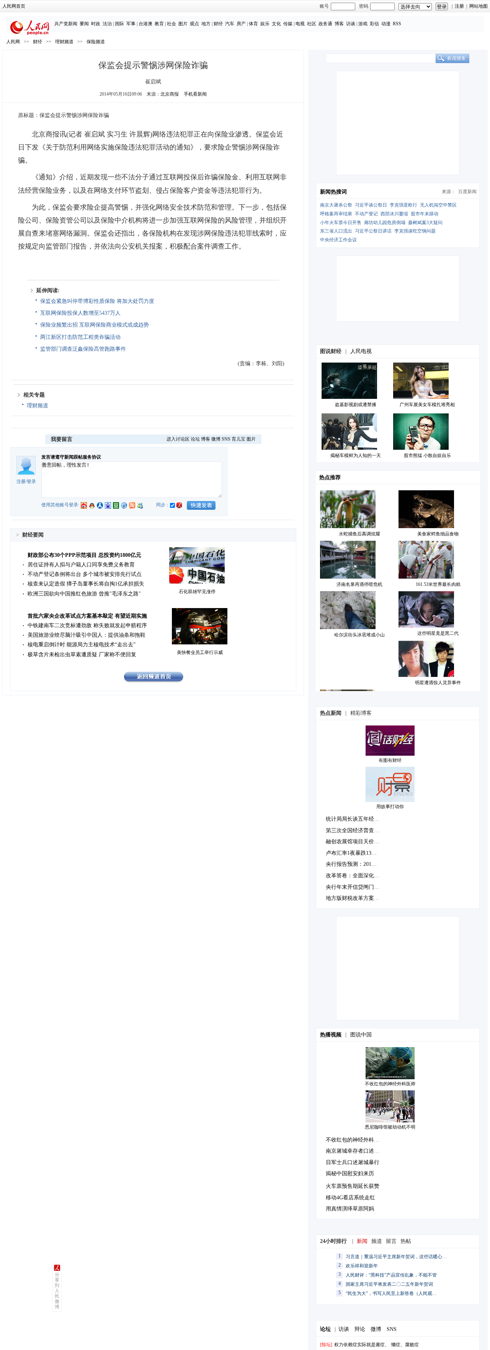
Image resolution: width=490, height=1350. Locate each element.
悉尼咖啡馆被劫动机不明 (390, 1127)
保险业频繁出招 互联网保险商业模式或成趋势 (94, 325)
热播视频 (330, 1035)
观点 (194, 23)
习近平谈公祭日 (371, 205)
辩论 (359, 1329)
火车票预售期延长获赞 (352, 1186)
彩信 (374, 23)
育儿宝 (238, 439)
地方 (206, 23)
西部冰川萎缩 (394, 213)
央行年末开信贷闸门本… (355, 887)
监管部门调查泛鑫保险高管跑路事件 (83, 349)
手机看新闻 (195, 94)
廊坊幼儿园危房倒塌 (384, 222)
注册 (459, 6)
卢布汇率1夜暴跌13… (351, 853)
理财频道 (64, 41)
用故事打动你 (390, 806)
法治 (107, 23)
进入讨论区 (178, 439)
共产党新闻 (65, 23)
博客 (339, 23)
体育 (253, 23)
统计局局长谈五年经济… (355, 819)
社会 (171, 23)
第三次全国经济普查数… (355, 830)
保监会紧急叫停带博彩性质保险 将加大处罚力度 (97, 301)
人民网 (13, 41)
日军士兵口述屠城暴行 (352, 1162)
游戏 (363, 23)
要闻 (84, 23)
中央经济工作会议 (338, 239)
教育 (159, 23)
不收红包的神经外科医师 (390, 1084)
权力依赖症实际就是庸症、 (361, 1344)
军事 (131, 23)
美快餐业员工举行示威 (200, 652)
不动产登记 (366, 213)
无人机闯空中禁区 (438, 205)
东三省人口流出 (336, 231)
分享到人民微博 (57, 1290)
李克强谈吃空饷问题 (415, 231)
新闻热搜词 (333, 192)
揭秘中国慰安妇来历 (350, 1173)
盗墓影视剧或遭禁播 (355, 404)
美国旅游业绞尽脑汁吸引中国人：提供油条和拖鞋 (86, 635)
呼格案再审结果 (336, 213)
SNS (226, 439)
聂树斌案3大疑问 (425, 222)
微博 (215, 439)
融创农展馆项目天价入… (355, 841)
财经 (218, 23)
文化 (276, 23)
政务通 (325, 23)
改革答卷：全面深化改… (355, 875)
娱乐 (265, 23)
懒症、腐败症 (405, 1344)
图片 (183, 23)
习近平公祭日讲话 (373, 231)
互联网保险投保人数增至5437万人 (80, 313)
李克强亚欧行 (403, 205)
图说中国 (361, 1035)
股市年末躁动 (424, 213)
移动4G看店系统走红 (350, 1197)
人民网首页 (13, 6)
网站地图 (478, 6)
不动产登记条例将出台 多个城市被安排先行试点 (85, 574)
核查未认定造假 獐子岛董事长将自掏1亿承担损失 (86, 584)
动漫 (385, 23)
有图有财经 (390, 760)
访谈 (350, 23)
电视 (300, 23)
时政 (95, 23)
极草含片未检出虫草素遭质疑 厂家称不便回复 (82, 654)
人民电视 (361, 351)
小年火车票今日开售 (340, 222)
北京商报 (169, 94)
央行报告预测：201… (351, 864)
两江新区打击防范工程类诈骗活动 (80, 337)
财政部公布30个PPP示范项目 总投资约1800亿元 (84, 555)
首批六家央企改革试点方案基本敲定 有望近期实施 (87, 616)
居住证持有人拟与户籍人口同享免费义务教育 (81, 565)
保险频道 (96, 41)
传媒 (287, 23)
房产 (241, 23)
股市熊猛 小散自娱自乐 (427, 455)
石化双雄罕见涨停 (197, 591)
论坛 (195, 439)
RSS (397, 23)
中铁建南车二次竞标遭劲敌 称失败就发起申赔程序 (87, 625)
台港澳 (145, 23)
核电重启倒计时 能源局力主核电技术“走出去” (82, 644)
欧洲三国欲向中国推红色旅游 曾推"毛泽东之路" (84, 594)
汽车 (229, 23)
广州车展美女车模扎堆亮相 (427, 404)
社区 (311, 23)
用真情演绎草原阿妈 (350, 1209)
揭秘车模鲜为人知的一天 (355, 455)
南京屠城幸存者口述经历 (355, 1151)
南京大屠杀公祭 (336, 205)
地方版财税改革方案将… (355, 898)
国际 (119, 23)
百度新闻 (467, 191)
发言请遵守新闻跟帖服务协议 (71, 457)
